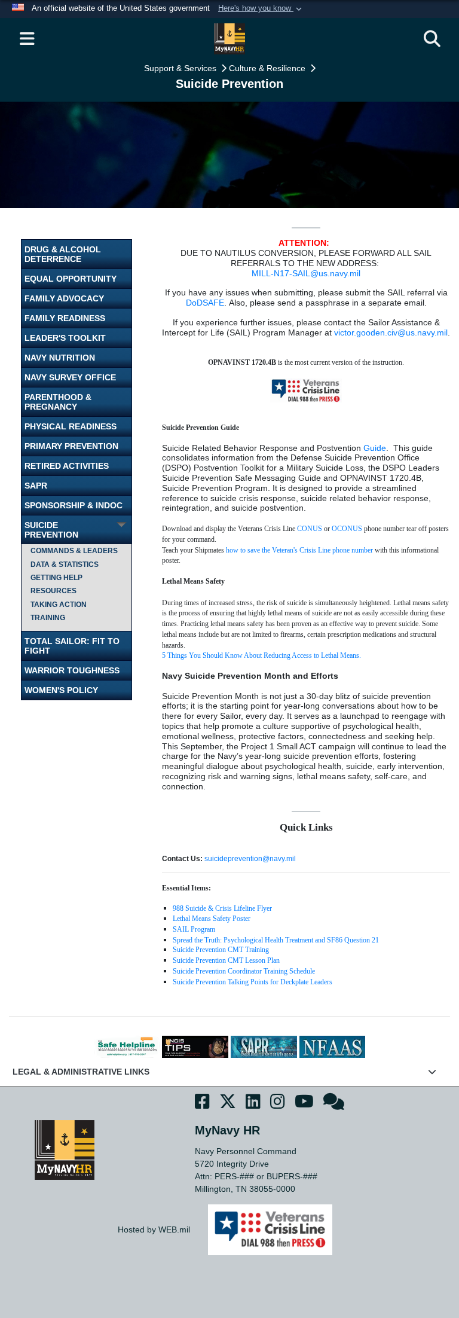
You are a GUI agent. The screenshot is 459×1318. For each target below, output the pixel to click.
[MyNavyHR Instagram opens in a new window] (277, 1103)
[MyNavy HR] (64, 1149)
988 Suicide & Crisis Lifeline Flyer (222, 908)
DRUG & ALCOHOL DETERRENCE (63, 254)
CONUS (309, 528)
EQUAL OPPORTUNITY (71, 278)
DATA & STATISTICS (64, 564)
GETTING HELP (56, 577)
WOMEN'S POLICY (61, 690)
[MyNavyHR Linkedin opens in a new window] (253, 1103)
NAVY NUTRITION (60, 357)
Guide (374, 448)
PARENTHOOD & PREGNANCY (58, 401)
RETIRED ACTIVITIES (67, 466)
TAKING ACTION (58, 604)
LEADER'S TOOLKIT (65, 338)
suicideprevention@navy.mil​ (250, 859)
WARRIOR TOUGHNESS (72, 670)
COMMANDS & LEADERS (74, 551)
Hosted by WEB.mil (154, 1229)
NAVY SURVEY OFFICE (70, 377)
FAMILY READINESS (65, 318)
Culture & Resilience (268, 68)
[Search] (432, 39)
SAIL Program (194, 929)
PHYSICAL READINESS (71, 426)
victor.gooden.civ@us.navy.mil (391, 332)
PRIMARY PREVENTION (71, 446)
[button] (261, 9)
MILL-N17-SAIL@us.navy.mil (306, 273)
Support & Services (181, 68)
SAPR (36, 485)
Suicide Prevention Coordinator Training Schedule (244, 971)
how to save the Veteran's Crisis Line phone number (299, 550)
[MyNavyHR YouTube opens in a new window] (304, 1103)
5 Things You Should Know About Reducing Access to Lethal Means (260, 655)
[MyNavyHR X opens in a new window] (227, 1103)
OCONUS (347, 528)
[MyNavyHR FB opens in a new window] (202, 1103)
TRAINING (47, 618)
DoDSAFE (205, 302)
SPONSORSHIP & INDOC (74, 505)
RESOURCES (53, 591)
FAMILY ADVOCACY (64, 298)
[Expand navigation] (27, 39)
